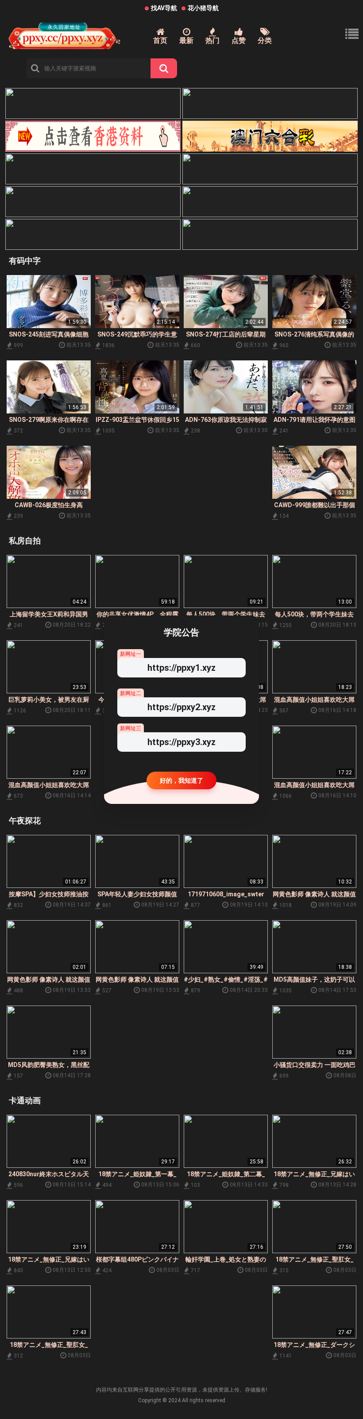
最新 (186, 40)
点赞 (239, 40)
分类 (265, 40)
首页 (160, 40)
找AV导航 (164, 7)
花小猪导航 (203, 7)
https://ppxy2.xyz (181, 707)
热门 (212, 40)
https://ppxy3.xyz (181, 742)
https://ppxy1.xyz (181, 667)
